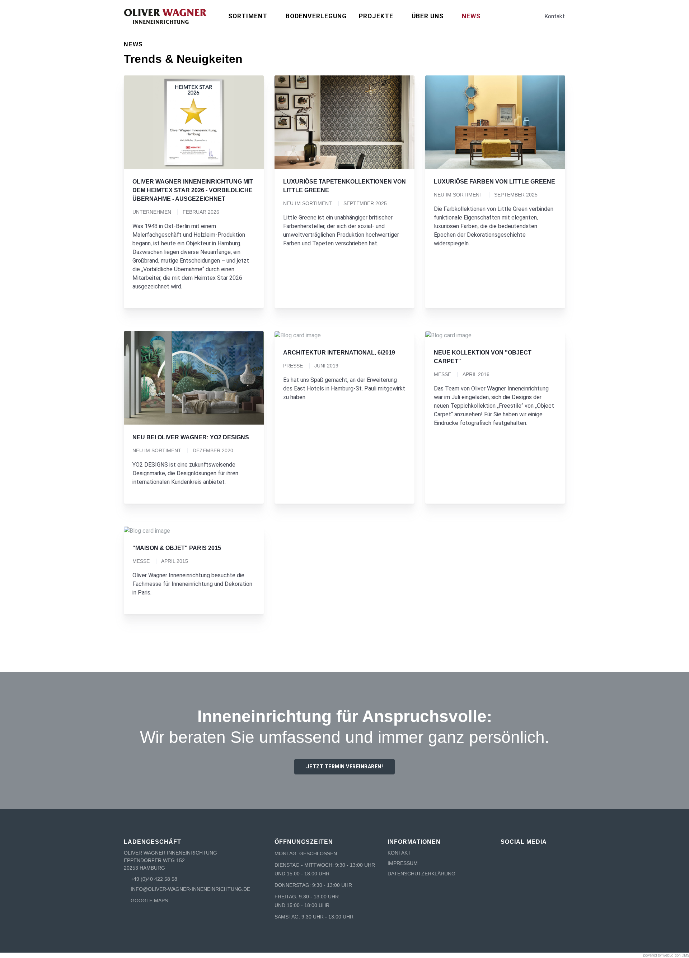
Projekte (376, 16)
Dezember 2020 (213, 450)
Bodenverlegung (316, 16)
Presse (293, 366)
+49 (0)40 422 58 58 (154, 879)
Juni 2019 (326, 366)
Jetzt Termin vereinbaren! (344, 766)
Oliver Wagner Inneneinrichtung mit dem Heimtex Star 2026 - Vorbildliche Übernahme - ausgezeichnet (192, 190)
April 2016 (476, 374)
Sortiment (247, 16)
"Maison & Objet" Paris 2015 (176, 548)
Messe (442, 374)
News (471, 16)
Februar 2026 (201, 212)
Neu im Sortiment (307, 203)
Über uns (428, 16)
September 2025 (365, 203)
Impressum (403, 863)
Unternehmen (151, 212)
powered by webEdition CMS (666, 955)
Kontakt (399, 853)
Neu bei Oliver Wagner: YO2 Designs (190, 437)
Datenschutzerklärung (421, 873)
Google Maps (149, 900)
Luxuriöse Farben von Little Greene (494, 182)
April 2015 (174, 561)
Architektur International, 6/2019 (339, 353)
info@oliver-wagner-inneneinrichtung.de (190, 889)
